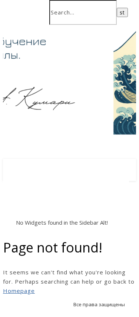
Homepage (19, 290)
